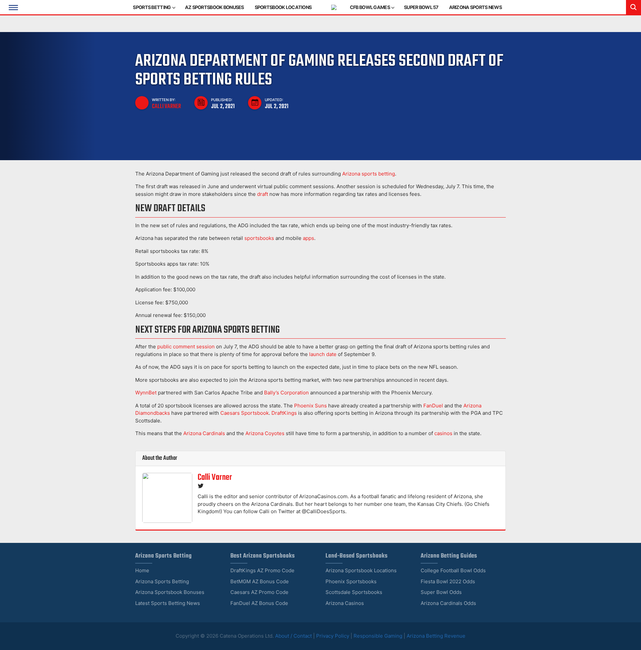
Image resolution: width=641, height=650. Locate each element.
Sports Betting (152, 7)
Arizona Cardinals (204, 433)
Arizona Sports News (475, 7)
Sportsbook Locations (283, 7)
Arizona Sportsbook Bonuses (169, 592)
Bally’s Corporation (286, 392)
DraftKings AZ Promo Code (262, 570)
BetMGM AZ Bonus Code (259, 581)
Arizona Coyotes (264, 433)
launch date (323, 354)
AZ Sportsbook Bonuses (214, 7)
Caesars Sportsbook (244, 413)
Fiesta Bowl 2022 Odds (448, 581)
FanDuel (433, 405)
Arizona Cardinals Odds (448, 603)
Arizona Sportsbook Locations (361, 570)
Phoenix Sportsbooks (351, 581)
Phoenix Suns (310, 405)
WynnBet (146, 392)
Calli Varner (166, 106)
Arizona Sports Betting (162, 581)
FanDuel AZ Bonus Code (259, 603)
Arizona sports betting (368, 174)
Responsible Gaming (378, 636)
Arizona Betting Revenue (436, 636)
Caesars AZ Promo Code (259, 592)
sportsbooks (259, 238)
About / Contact (294, 636)
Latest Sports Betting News (167, 603)
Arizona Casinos (345, 603)
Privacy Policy (332, 636)
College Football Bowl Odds (453, 570)
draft (262, 194)
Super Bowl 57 (421, 7)
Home (142, 570)
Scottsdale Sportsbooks (354, 592)
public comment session (186, 346)
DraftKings (284, 413)
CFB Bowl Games (370, 7)
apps (308, 238)
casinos (443, 433)
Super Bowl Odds (441, 592)
